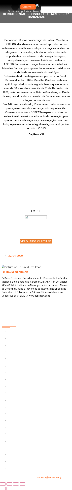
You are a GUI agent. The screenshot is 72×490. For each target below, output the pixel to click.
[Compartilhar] (16, 483)
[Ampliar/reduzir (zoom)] (3, 483)
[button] (15, 7)
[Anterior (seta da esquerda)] (3, 488)
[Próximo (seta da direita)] (9, 488)
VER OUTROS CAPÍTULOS (36, 241)
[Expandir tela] (9, 483)
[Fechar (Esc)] (22, 483)
